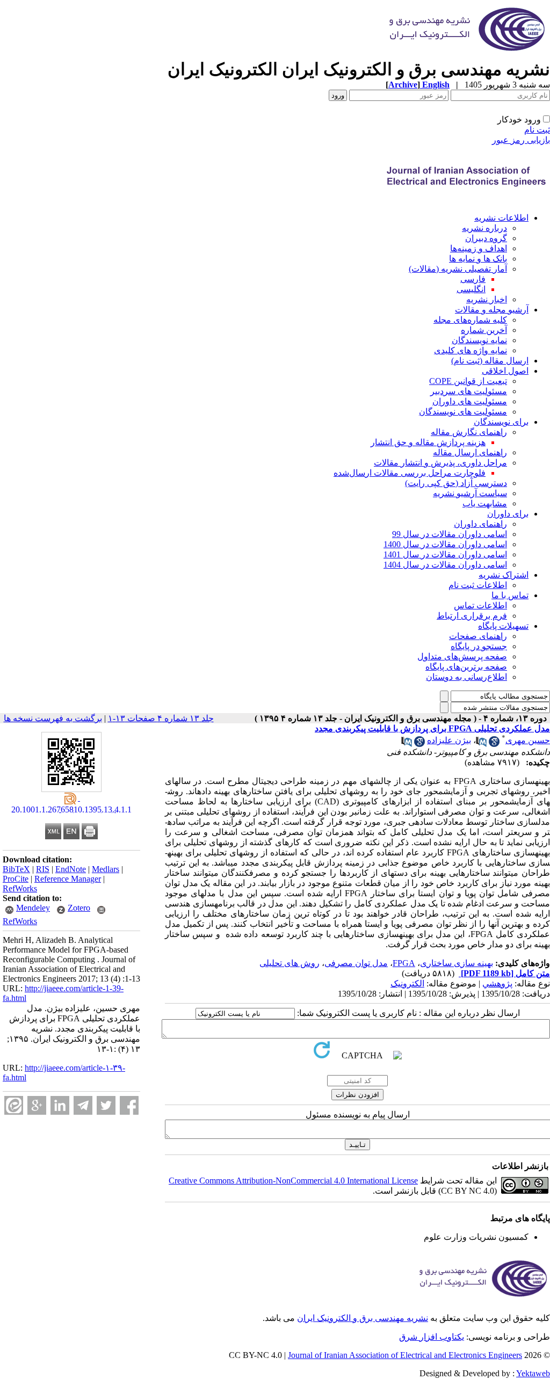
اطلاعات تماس (480, 605)
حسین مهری (527, 740)
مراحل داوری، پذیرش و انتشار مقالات (440, 462)
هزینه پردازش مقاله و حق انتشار (428, 442)
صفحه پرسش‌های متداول (462, 656)
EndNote (70, 869)
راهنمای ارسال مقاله (470, 452)
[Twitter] (106, 1105)
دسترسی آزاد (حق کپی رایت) (456, 483)
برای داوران (508, 513)
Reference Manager (67, 878)
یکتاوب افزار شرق (431, 1336)
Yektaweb (533, 1373)
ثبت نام (537, 129)
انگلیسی (471, 289)
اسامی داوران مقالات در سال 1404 (445, 564)
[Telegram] (83, 1105)
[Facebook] (129, 1105)
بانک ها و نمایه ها (478, 258)
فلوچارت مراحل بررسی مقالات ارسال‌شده (410, 472)
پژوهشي (497, 983)
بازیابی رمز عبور (521, 139)
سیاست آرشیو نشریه (470, 493)
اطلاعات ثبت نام (477, 585)
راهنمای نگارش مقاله (469, 432)
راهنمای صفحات (478, 636)
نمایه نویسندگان (479, 340)
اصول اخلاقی (505, 370)
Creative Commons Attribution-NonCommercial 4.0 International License (293, 1180)
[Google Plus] (36, 1105)
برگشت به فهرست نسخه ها (53, 718)
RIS (42, 869)
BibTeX (16, 869)
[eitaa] (13, 1105)
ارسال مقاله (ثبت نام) (490, 360)
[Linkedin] (59, 1105)
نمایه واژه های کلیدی (470, 350)
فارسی (473, 279)
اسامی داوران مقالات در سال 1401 (445, 554)
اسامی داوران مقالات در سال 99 (449, 534)
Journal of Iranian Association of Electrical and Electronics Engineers (405, 1355)
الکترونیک (407, 983)
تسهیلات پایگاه (503, 625)
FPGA (404, 963)
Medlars (105, 869)
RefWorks (20, 888)
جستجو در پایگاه (479, 646)
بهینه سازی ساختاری (456, 963)
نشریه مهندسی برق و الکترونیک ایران (362, 1318)
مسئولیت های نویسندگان (463, 411)
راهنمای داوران (480, 523)
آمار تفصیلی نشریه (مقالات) (458, 268)
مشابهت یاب (484, 503)
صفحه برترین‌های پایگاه (466, 666)
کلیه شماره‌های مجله (470, 319)
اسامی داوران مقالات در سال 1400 (445, 544)
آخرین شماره (484, 330)
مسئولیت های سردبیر (468, 391)
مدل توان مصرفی (356, 963)
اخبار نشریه (486, 299)
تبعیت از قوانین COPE (468, 381)
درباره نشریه (484, 228)
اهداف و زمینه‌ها (478, 248)
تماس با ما (510, 595)
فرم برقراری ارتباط (472, 615)
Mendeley (33, 907)
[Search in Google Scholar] (494, 744)
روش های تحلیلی (289, 963)
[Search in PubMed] (481, 744)
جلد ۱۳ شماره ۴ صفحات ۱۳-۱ (161, 718)
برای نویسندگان (501, 421)
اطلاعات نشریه (501, 217)
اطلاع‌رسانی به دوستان (466, 676)
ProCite (15, 878)
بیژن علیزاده (449, 740)
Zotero (79, 907)
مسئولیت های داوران (469, 401)
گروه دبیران (486, 238)
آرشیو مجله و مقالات (492, 309)
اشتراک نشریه (504, 574)
